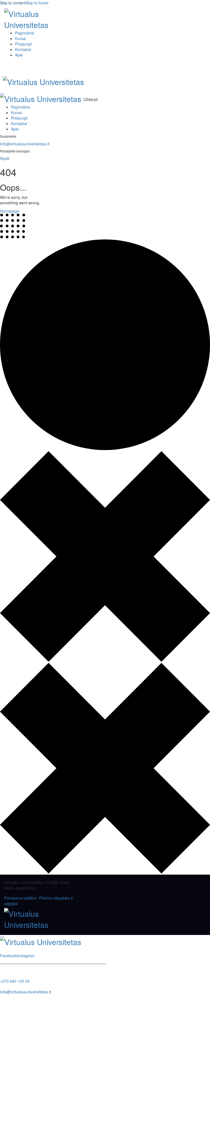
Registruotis (40, 1114)
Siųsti (4, 158)
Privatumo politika (20, 898)
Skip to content (13, 2)
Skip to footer (37, 2)
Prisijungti (59, 1114)
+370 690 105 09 (15, 981)
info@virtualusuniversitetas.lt (24, 143)
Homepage (9, 211)
